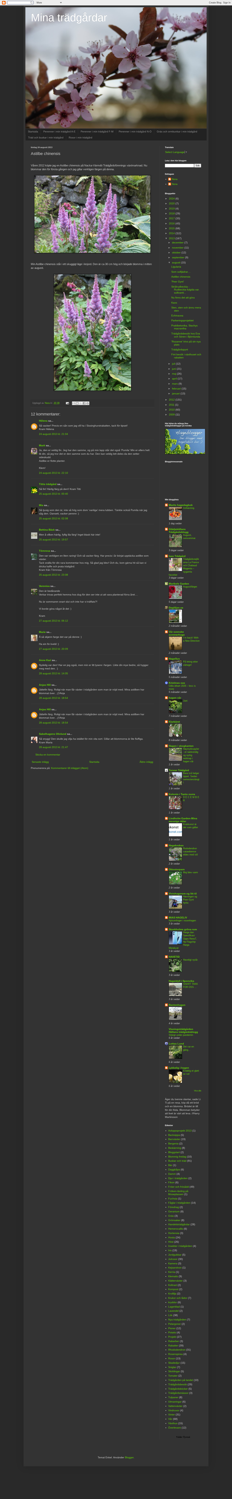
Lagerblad (174, 1306)
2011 (172, 404)
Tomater (173, 1375)
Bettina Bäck (47, 529)
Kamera (172, 1263)
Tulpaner (173, 1397)
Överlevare (174, 1427)
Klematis (173, 1276)
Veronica (44, 586)
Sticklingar (174, 1371)
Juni (185, 700)
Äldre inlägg (146, 761)
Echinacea (177, 315)
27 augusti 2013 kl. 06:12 (53, 620)
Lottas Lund (176, 1043)
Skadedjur (174, 1362)
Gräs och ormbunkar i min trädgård (177, 131)
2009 (172, 414)
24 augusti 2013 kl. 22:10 (53, 472)
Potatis (172, 1332)
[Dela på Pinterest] (87, 403)
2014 (172, 233)
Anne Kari (45, 660)
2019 (172, 208)
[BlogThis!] (77, 403)
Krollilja (172, 1293)
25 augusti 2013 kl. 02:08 (53, 518)
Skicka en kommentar (47, 754)
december (178, 242)
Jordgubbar (174, 1254)
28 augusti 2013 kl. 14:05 (53, 673)
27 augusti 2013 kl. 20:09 (53, 648)
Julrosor (172, 1259)
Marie (42, 632)
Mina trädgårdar (69, 17)
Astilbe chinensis (180, 276)
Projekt (172, 1336)
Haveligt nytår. (190, 959)
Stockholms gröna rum (183, 929)
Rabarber (173, 1341)
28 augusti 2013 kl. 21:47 (53, 747)
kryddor (172, 1302)
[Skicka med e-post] (74, 403)
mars (175, 383)
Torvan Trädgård (179, 770)
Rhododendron (176, 1349)
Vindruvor (173, 1410)
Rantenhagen (177, 1004)
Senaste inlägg (40, 761)
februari (177, 388)
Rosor (171, 1358)
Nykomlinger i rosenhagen (182, 920)
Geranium (174, 1211)
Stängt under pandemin (181, 1035)
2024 (172, 198)
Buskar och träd (177, 1160)
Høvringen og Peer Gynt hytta (190, 899)
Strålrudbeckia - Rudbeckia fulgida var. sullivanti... (185, 289)
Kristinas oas (177, 682)
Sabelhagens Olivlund (52, 733)
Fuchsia (172, 1198)
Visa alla (197, 1091)
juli (174, 363)
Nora (174, 179)
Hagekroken (176, 845)
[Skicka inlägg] (67, 403)
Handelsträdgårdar (179, 1224)
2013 (172, 238)
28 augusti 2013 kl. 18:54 (53, 697)
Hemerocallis (175, 1228)
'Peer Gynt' (177, 281)
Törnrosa (44, 550)
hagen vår (175, 697)
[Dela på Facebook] (84, 403)
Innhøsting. (189, 508)
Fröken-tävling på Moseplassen (178, 1193)
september (178, 257)
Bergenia (173, 1143)
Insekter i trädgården (180, 1246)
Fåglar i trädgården (179, 1202)
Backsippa (174, 1135)
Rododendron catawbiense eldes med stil (190, 851)
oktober (176, 252)
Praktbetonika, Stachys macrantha (184, 327)
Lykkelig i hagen (179, 1067)
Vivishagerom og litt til (183, 893)
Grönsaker (174, 1220)
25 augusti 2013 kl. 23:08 (53, 574)
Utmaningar (175, 1401)
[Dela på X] (80, 403)
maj (174, 373)
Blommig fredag (177, 1156)
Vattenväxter (175, 1406)
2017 (172, 218)
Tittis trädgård (48, 484)
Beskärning (174, 1147)
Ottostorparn (177, 869)
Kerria (171, 1271)
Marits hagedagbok (181, 505)
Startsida (33, 131)
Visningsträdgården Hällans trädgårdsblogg (183, 1030)
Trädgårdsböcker (178, 1388)
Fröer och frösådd (178, 1186)
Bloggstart (174, 1152)
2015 (172, 228)
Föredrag (173, 1207)
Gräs (171, 1215)
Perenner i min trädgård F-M (97, 131)
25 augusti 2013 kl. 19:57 (53, 539)
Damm (172, 1173)
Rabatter (173, 1345)
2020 (172, 203)
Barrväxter (174, 1139)
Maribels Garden (179, 583)
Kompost (173, 1289)
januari (176, 393)
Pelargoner (174, 1323)
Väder (179, 1437)
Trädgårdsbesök (177, 1384)
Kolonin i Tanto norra (182, 794)
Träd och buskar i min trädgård (45, 137)
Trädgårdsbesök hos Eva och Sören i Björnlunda (185, 335)
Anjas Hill (45, 684)
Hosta (171, 1237)
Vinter (171, 1414)
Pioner (172, 1328)
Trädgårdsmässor (178, 1392)
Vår (170, 1418)
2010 (172, 409)
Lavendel (173, 1310)
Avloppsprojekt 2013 (180, 1130)
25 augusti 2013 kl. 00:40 (53, 493)
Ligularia (176, 266)
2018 (172, 213)
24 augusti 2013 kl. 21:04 (53, 434)
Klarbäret (174, 721)
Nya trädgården (177, 1319)
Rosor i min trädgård (80, 137)
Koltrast (172, 1285)
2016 (172, 223)
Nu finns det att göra (183, 297)
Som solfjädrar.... (181, 271)
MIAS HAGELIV (178, 917)
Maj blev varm (190, 872)
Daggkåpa (174, 1169)
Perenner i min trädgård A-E (59, 131)
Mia (41, 505)
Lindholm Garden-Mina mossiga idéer (183, 820)
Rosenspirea (175, 1354)
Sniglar (172, 1367)
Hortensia (173, 1233)
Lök (170, 1315)
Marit (42, 445)
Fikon (171, 1182)
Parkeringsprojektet (182, 320)
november (178, 247)
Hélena (43, 420)
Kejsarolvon (175, 1267)
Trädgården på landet (180, 1380)
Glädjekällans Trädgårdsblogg (178, 531)
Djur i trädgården (178, 1178)
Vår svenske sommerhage (177, 633)
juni (174, 368)
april (175, 378)
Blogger (129, 1457)
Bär (170, 1165)
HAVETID (174, 956)
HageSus (174, 658)
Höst (170, 1241)
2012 (172, 399)
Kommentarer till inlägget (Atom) (69, 768)
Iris (170, 1250)
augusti (176, 262)
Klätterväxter (175, 1280)
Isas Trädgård (177, 556)
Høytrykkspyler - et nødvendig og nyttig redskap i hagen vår (191, 755)
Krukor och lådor (177, 1297)
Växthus (172, 1423)
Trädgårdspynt (179, 349)
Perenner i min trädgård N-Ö (135, 131)
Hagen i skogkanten (181, 745)
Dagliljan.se (176, 607)
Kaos (174, 302)
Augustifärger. (190, 586)
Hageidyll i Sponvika (181, 980)
